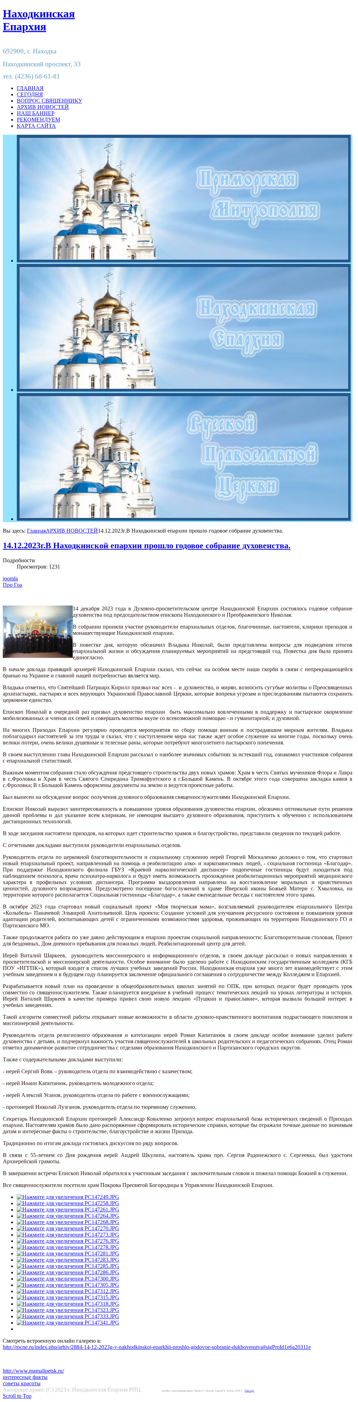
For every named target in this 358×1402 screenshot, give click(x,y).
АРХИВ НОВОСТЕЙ (72, 531)
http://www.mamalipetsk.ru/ (33, 1371)
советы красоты (22, 1383)
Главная (36, 531)
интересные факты (25, 1377)
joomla (10, 578)
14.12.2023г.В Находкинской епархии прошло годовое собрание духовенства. (147, 545)
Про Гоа (12, 585)
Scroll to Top (17, 1396)
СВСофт (249, 1390)
